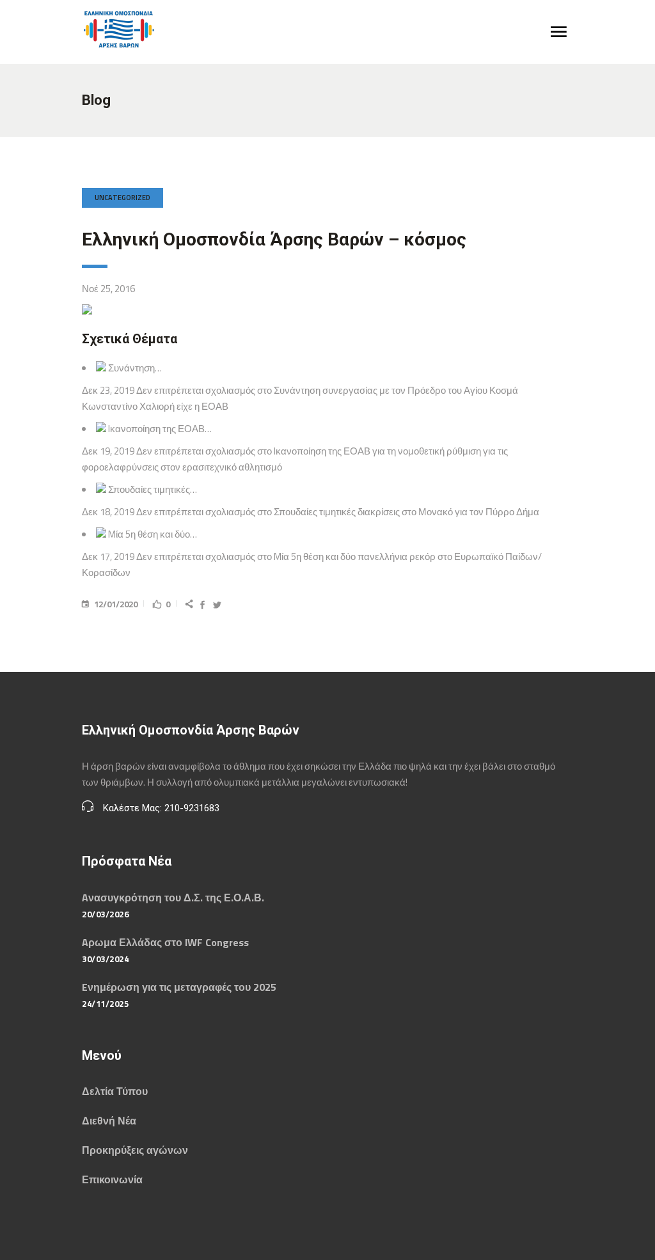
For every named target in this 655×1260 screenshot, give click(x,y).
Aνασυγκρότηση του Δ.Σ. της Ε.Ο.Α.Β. (173, 897)
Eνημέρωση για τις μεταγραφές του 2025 (179, 987)
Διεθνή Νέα (109, 1120)
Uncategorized (122, 197)
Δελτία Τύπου (115, 1091)
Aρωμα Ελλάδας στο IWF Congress (165, 942)
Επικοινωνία (112, 1179)
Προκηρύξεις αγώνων (135, 1150)
